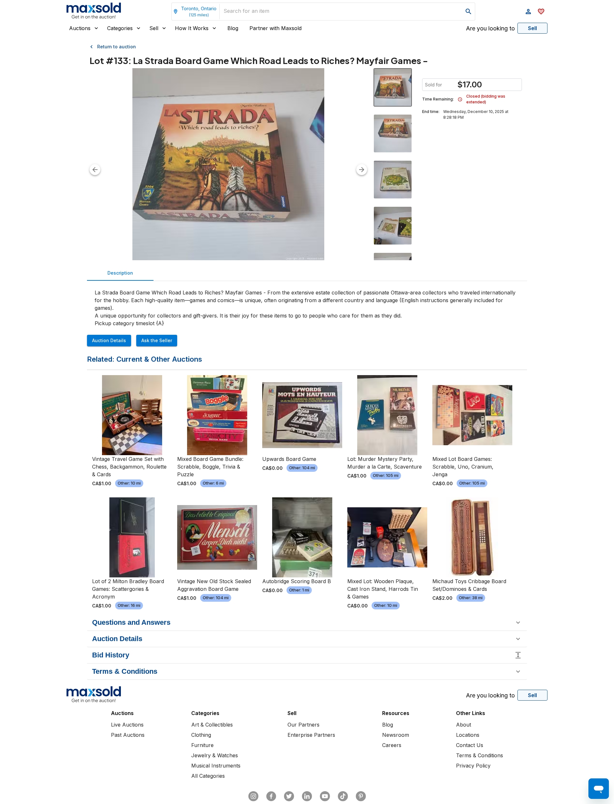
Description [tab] (120, 273)
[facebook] (271, 796)
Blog (232, 28)
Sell (153, 28)
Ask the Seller (156, 340)
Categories (120, 28)
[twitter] (289, 796)
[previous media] (95, 169)
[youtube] (325, 796)
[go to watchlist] (541, 11)
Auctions (80, 28)
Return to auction (116, 46)
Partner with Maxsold (275, 28)
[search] (468, 11)
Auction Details (109, 340)
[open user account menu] (528, 11)
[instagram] (253, 796)
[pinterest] (360, 796)
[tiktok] (342, 796)
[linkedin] (307, 796)
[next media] (361, 169)
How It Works (192, 28)
